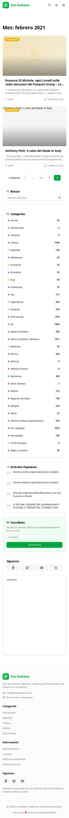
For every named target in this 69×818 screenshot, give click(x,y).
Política (6, 728)
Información (9, 712)
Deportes (7, 717)
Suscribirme (34, 544)
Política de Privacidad (14, 759)
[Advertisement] (34, 617)
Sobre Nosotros (11, 748)
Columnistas (9, 733)
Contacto (7, 754)
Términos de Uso (12, 764)
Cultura (7, 723)
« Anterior (14, 178)
